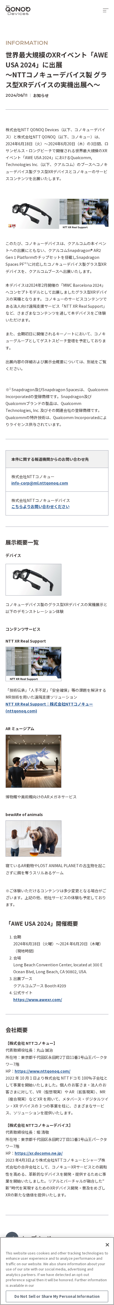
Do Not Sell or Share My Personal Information (57, 1296)
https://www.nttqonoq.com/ (42, 1071)
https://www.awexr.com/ (37, 999)
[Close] (107, 1245)
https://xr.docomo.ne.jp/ (39, 1153)
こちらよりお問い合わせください (40, 506)
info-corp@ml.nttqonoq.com (39, 483)
